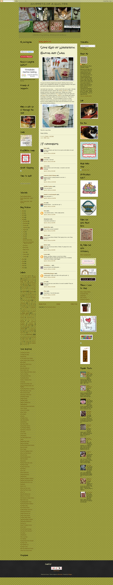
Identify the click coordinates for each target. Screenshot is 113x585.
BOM (45, 138)
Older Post (74, 304)
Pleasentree (23, 460)
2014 (23, 215)
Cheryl (45, 157)
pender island (31, 320)
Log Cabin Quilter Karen (25, 437)
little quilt (25, 313)
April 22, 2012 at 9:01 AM (49, 161)
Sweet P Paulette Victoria (26, 525)
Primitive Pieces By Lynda (26, 462)
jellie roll (26, 311)
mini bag (26, 316)
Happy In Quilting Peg (25, 402)
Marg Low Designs (24, 443)
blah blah (28, 297)
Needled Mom (47, 227)
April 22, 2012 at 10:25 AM (50, 182)
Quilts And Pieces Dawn (25, 490)
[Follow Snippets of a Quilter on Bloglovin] (27, 52)
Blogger (70, 574)
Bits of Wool (23, 366)
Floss (45, 291)
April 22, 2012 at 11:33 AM (50, 190)
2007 (23, 267)
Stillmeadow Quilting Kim (26, 521)
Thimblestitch (23, 534)
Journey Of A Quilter (24, 410)
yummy (23, 344)
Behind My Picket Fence (25, 364)
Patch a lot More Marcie (25, 453)
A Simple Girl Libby (24, 354)
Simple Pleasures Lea (25, 513)
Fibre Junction (83, 297)
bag (21, 296)
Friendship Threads (24, 396)
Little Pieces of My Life (25, 429)
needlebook (29, 317)
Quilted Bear (83, 295)
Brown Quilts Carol (24, 370)
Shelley (60, 90)
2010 (23, 261)
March (24, 252)
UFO (29, 293)
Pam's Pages (23, 449)
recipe (33, 327)
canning (26, 300)
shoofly (23, 330)
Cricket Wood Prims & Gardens (27, 388)
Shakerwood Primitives (25, 511)
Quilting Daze (23, 476)
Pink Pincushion (24, 459)
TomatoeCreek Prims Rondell (26, 540)
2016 (23, 211)
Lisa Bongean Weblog (25, 427)
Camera (31, 281)
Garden (26, 285)
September (25, 227)
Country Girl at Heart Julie (26, 383)
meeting (32, 314)
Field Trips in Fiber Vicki (25, 394)
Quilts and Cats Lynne (25, 488)
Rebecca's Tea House (25, 495)
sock (32, 331)
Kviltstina (22, 416)
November (25, 223)
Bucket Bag (25, 247)
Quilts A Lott (23, 486)
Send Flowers (56, 570)
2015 (23, 213)
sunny (45, 166)
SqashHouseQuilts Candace (26, 519)
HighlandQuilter (23, 404)
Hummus (30, 287)
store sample (22, 336)
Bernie (66, 90)
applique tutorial (30, 294)
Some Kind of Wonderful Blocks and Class (28, 243)
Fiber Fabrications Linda (25, 390)
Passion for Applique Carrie (26, 451)
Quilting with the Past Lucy (26, 482)
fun (21, 307)
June (24, 234)
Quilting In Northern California (26, 478)
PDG (35, 289)
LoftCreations (23, 435)
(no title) (88, 399)
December (25, 221)
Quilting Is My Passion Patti (26, 480)
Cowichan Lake (23, 282)
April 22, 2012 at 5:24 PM (49, 240)
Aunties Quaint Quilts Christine (27, 360)
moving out (32, 316)
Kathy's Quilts (23, 412)
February (25, 254)
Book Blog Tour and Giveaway (89, 412)
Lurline (21, 439)
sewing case (33, 328)
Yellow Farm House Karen (26, 550)
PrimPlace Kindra (24, 464)
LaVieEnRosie (23, 422)
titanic (35, 340)
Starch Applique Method (25, 196)
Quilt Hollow (23, 468)
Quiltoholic (22, 484)
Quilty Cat (22, 492)
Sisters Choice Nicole (25, 515)
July (24, 231)
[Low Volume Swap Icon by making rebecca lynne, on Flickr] (26, 146)
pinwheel (31, 323)
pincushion (22, 321)
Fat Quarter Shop (84, 293)
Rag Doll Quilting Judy (25, 494)
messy (21, 316)
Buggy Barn (23, 281)
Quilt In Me (22, 470)
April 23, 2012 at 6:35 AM (49, 286)
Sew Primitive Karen (24, 507)
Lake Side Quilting (24, 420)
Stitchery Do (23, 523)
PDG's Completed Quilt (85, 254)
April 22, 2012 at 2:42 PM (49, 206)
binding (23, 297)
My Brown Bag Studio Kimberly (27, 445)
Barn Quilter (23, 362)
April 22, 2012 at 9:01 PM (49, 260)
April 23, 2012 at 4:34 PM (49, 294)
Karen (45, 148)
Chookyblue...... (47, 265)
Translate (85, 49)
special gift (22, 332)
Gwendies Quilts (24, 400)
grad (29, 307)
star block (22, 334)
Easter (26, 284)
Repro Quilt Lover (24, 499)
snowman (27, 331)
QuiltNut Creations (48, 186)
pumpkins (22, 324)
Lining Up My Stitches (25, 425)
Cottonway (22, 381)
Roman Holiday (23, 293)
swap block (27, 337)
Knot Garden (23, 414)
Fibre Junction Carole (25, 392)
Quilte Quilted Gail (24, 472)
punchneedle (31, 324)
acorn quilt (34, 293)
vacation (27, 341)
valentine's (33, 341)
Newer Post (42, 304)
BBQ (30, 277)
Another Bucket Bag (27, 240)
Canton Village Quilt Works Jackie (28, 372)
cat (30, 300)
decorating (24, 304)
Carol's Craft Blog (24, 374)
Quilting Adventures (24, 474)
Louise (45, 254)
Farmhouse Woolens (84, 299)
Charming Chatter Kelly (25, 375)
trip (22, 341)
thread (21, 340)
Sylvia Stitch (23, 527)
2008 (23, 265)
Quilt (24, 291)
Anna (45, 210)
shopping (32, 330)
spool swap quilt (31, 332)
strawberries (29, 336)
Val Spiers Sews (24, 546)
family (21, 306)
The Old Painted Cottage (25, 529)
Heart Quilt (24, 287)
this (57, 93)
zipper (27, 344)
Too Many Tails (23, 542)
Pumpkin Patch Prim (25, 466)
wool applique (33, 343)
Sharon (45, 235)
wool (27, 343)
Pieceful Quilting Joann (25, 457)
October (25, 225)
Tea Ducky (25, 245)
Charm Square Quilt (89, 373)
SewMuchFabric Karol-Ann (26, 509)
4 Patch (22, 275)
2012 (23, 219)
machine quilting (24, 314)
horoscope (32, 308)
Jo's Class (24, 288)
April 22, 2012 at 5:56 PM (49, 250)
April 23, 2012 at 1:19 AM (49, 269)
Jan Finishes (89, 492)
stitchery (29, 334)
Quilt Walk (89, 465)
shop (27, 330)
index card (32, 310)
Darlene (46, 244)
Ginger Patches (23, 398)
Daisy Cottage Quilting (85, 291)
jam (21, 311)
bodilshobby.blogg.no (49, 273)
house (21, 310)
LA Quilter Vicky (24, 418)
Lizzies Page (23, 433)
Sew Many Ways (24, 505)
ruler (28, 328)
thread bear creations (28, 340)
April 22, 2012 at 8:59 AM (49, 153)
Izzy (45, 202)
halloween (33, 307)
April (24, 238)
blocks (34, 297)
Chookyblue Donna (24, 377)
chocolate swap (30, 301)
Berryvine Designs (31, 278)
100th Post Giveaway (89, 479)
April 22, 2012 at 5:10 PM (49, 230)
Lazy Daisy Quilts (24, 423)
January (25, 256)
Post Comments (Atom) (50, 307)
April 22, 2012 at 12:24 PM (50, 198)
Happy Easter (26, 249)
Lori (45, 281)
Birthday (22, 280)
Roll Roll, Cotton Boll (89, 439)
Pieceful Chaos (23, 455)
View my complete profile (86, 96)
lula (33, 313)
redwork (22, 328)
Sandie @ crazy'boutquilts (50, 194)
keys (30, 311)
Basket (24, 278)
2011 (23, 259)
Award (26, 277)
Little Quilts (22, 431)
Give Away (33, 285)
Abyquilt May (23, 356)
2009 (23, 263)
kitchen (34, 311)
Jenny (34, 287)
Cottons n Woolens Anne (25, 379)
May (24, 236)
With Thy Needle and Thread (26, 548)
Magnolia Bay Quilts (24, 441)
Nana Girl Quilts (23, 447)
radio (30, 327)
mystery (22, 317)
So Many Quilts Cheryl (25, 517)
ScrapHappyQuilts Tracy (25, 501)
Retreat (31, 291)
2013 (23, 217)
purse (21, 325)
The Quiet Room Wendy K (26, 531)
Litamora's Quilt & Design (50, 175)
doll (29, 304)
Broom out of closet (30, 280)
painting (22, 320)
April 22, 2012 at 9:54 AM (49, 171)
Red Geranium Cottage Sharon (27, 497)
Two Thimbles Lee (24, 544)
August (25, 229)
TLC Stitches (23, 538)
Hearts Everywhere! (89, 386)
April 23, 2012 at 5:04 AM (49, 277)
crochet (34, 303)
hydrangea (27, 310)
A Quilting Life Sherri (25, 352)
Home (58, 304)
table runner (25, 339)
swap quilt (33, 337)
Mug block (33, 288)
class (48, 138)
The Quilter (22, 533)
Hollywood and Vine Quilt (89, 426)
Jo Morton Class (89, 452)
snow (21, 331)
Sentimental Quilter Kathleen (26, 503)
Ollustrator (60, 574)
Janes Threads (23, 408)
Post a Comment (46, 297)
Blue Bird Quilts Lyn (24, 368)
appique (23, 294)
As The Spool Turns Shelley (26, 358)
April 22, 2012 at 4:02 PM (49, 222)
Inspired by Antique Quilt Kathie (27, 406)
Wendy (83, 64)
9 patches (28, 275)
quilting (25, 327)
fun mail (25, 307)
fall (33, 304)
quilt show (28, 325)
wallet (23, 343)
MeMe (29, 288)
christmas (22, 303)
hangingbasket (25, 308)
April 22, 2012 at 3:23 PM (49, 214)
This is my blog (23, 536)
